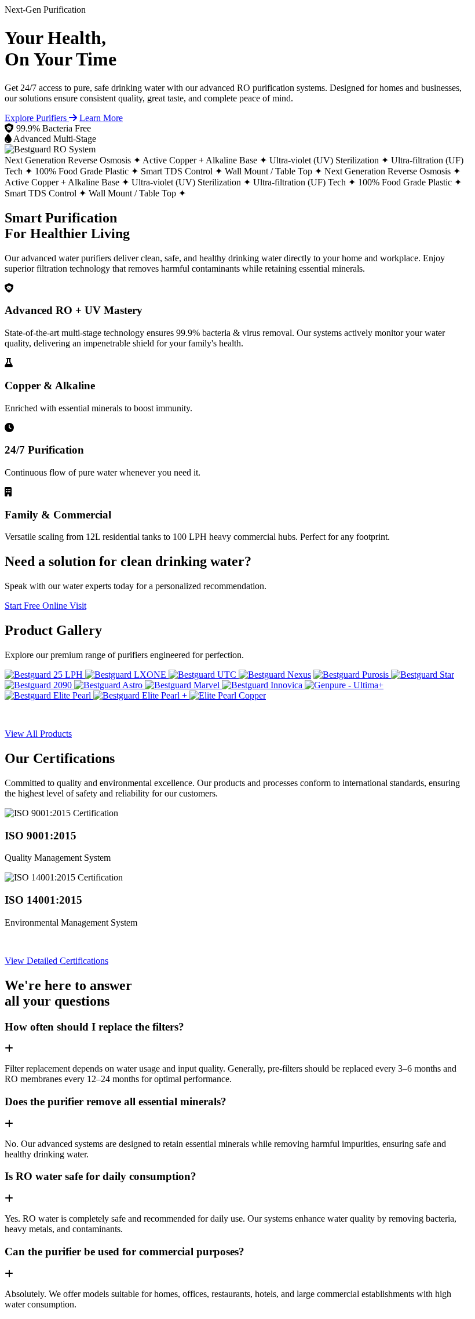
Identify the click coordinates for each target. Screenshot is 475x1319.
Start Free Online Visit (45, 606)
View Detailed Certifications (56, 961)
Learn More (101, 118)
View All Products (38, 734)
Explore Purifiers (37, 118)
